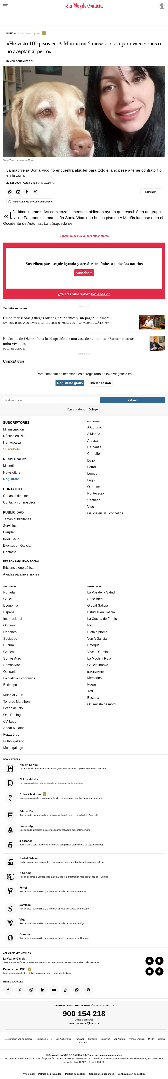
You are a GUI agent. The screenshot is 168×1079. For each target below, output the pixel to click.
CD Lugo (9, 721)
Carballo (93, 453)
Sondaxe (92, 1039)
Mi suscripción (13, 429)
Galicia (8, 599)
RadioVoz (79, 1039)
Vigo (90, 506)
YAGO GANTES (31, 323)
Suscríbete (84, 273)
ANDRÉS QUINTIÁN (72, 323)
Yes (90, 691)
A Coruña (94, 427)
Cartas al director (15, 496)
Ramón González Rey (19, 61)
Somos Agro (12, 658)
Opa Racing (12, 714)
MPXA (151, 1039)
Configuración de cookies (131, 1074)
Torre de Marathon (16, 701)
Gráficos (9, 652)
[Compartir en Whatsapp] (9, 191)
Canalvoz (105, 1039)
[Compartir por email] (18, 191)
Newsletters (11, 472)
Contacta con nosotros (19, 502)
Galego (93, 409)
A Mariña (93, 434)
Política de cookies (75, 1074)
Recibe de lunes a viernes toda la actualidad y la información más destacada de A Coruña (63, 874)
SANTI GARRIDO (12, 323)
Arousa (92, 440)
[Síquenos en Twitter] (20, 990)
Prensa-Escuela (136, 1039)
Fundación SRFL (43, 1039)
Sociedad (10, 638)
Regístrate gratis (70, 383)
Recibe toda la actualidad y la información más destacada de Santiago (54, 906)
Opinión (9, 625)
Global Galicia (97, 605)
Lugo (91, 480)
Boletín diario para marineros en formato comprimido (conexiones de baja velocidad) (61, 842)
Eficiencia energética (18, 567)
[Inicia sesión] (161, 5)
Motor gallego (13, 748)
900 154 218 (84, 1013)
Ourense (93, 487)
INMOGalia (11, 539)
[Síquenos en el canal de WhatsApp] (77, 990)
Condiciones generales (101, 1074)
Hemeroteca (12, 442)
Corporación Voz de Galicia (18, 1039)
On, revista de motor (101, 704)
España (9, 612)
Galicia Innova (97, 665)
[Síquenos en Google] (88, 990)
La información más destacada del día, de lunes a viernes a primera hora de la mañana (62, 766)
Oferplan (9, 532)
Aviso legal (29, 1074)
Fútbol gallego (13, 741)
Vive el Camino (98, 652)
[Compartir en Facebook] (26, 191)
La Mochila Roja (99, 658)
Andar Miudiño (14, 728)
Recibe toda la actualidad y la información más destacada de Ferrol (52, 889)
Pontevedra (95, 493)
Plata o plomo (97, 632)
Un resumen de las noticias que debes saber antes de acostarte (51, 781)
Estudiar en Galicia (101, 612)
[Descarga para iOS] (149, 961)
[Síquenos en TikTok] (65, 990)
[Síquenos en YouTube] (54, 990)
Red (90, 625)
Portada (9, 592)
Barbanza (94, 447)
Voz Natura (119, 1039)
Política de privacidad (49, 1074)
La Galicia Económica (19, 678)
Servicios (10, 525)
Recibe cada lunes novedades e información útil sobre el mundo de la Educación (59, 813)
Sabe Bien (95, 599)
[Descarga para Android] (159, 961)
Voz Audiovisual (63, 1039)
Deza (91, 460)
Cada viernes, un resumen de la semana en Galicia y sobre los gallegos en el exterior (61, 860)
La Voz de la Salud (101, 592)
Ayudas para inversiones (21, 574)
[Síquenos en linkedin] (43, 990)
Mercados (94, 678)
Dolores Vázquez (14, 348)
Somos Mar (11, 665)
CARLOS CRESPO (50, 323)
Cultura (8, 645)
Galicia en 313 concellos (105, 513)
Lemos (92, 473)
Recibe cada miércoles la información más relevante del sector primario (54, 828)
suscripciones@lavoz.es (84, 1023)
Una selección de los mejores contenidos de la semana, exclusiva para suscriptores (61, 796)
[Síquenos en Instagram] (31, 990)
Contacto (9, 552)
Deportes (10, 632)
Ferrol (91, 467)
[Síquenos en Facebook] (8, 990)
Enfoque (93, 645)
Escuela (93, 697)
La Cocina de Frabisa (103, 618)
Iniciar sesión (100, 383)
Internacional (12, 618)
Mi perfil (9, 466)
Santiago (93, 500)
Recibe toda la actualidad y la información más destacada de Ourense (54, 936)
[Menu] (6, 6)
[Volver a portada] (84, 6)
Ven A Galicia (97, 638)
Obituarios (10, 671)
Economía (10, 605)
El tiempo (10, 685)
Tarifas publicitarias (17, 519)
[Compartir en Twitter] (35, 191)
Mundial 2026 (13, 695)
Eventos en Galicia (17, 545)
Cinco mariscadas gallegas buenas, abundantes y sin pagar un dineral (56, 317)
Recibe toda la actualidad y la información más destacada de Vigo (51, 921)
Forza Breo (11, 734)
